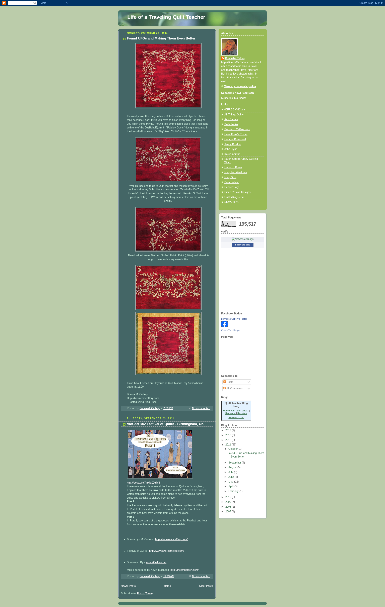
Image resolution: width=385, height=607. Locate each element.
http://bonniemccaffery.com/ (171, 539)
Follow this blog (242, 244)
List (239, 410)
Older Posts (206, 586)
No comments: (201, 408)
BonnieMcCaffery (235, 58)
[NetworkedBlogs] (243, 239)
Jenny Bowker (232, 144)
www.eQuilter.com (156, 562)
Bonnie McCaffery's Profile (234, 319)
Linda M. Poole (233, 167)
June (231, 477)
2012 (228, 440)
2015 (228, 430)
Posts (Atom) (145, 593)
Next (245, 410)
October (233, 448)
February (233, 491)
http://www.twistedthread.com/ (166, 550)
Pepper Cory (231, 187)
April (231, 486)
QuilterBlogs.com (234, 197)
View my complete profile (240, 86)
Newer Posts (128, 586)
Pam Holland (231, 182)
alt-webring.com (236, 417)
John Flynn (230, 149)
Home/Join (229, 410)
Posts (229, 382)
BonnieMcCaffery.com (237, 129)
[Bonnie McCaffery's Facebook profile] (224, 326)
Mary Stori (230, 177)
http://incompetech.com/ (184, 570)
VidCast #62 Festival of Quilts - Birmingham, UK (165, 424)
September (235, 462)
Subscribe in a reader (233, 98)
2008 (228, 506)
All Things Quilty (234, 114)
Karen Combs (232, 154)
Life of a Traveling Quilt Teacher (166, 17)
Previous (230, 413)
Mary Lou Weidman (235, 172)
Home (167, 586)
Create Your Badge (230, 330)
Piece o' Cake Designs (237, 192)
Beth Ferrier (231, 124)
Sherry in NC (231, 202)
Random (242, 413)
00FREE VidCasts (235, 109)
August (232, 467)
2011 (228, 444)
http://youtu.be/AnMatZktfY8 (143, 482)
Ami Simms (231, 119)
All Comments (234, 388)
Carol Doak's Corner (235, 134)
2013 (228, 435)
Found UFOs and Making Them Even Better (161, 38)
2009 (228, 502)
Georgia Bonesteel (235, 139)
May (231, 481)
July (231, 472)
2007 (228, 511)
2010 (228, 497)
